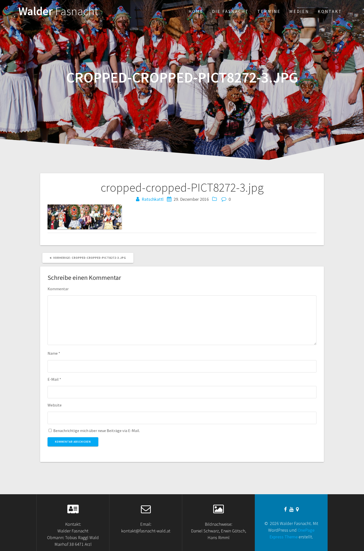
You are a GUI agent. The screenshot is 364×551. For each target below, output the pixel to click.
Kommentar (58, 288)
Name (54, 353)
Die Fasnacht (230, 11)
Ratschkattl (152, 199)
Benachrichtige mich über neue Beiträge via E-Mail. (96, 430)
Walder (58, 11)
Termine (269, 11)
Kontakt (330, 11)
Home (195, 11)
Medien (299, 11)
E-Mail (54, 379)
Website (55, 405)
